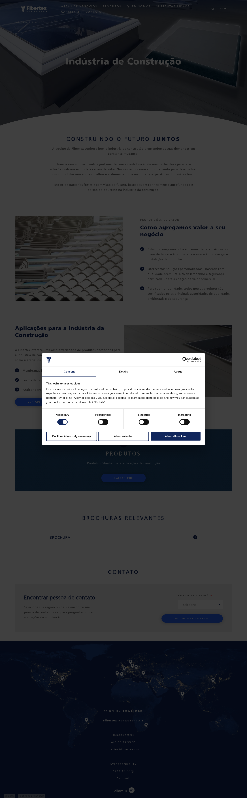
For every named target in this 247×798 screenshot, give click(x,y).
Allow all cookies (175, 436)
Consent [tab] (69, 371)
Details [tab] (123, 371)
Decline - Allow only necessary (71, 436)
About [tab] (178, 371)
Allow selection (123, 436)
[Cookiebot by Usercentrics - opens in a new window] (185, 359)
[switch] (103, 422)
